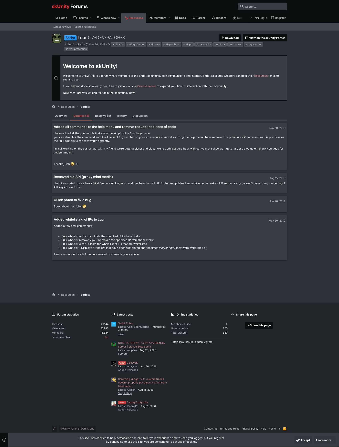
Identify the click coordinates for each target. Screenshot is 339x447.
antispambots (171, 44)
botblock (220, 44)
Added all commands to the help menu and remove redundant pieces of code (115, 127)
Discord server (146, 86)
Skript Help (125, 393)
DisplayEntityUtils (133, 402)
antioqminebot (136, 44)
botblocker (235, 44)
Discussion (140, 115)
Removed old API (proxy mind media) (83, 177)
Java (121, 334)
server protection (76, 48)
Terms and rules (229, 428)
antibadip (118, 44)
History (122, 115)
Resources (261, 75)
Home (272, 428)
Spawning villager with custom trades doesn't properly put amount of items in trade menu (142, 382)
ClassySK (128, 362)
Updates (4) (81, 115)
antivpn (187, 44)
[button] (90, 17)
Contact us (210, 428)
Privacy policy (250, 428)
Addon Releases (128, 369)
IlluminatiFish (75, 44)
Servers (123, 353)
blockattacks (203, 44)
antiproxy (154, 44)
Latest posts (125, 314)
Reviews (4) (103, 115)
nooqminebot (253, 44)
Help (263, 428)
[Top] (279, 428)
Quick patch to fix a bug (72, 200)
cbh (106, 337)
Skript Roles (125, 323)
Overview (61, 115)
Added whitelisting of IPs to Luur (79, 219)
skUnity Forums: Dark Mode (77, 428)
